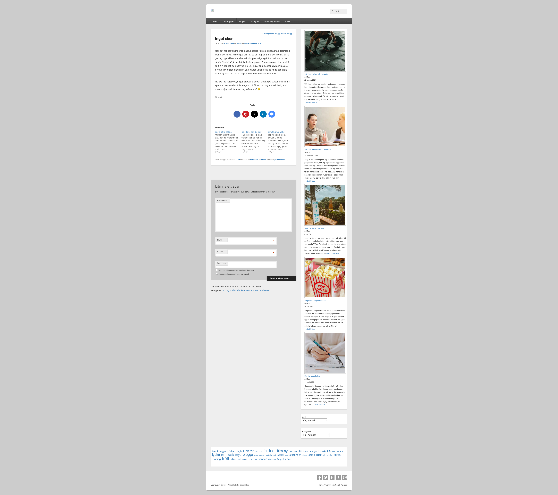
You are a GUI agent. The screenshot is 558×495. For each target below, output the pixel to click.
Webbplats (221, 263)
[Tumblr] (338, 477)
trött (225, 458)
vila (255, 459)
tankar (321, 454)
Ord (238, 159)
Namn (219, 239)
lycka (216, 454)
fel (265, 450)
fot (291, 451)
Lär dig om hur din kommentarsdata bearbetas (245, 290)
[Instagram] (344, 477)
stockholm (295, 454)
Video (250, 459)
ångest (280, 459)
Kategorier (306, 431)
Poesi (287, 21)
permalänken (279, 159)
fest (272, 450)
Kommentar (222, 200)
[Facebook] (319, 477)
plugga (248, 454)
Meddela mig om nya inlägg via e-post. (234, 274)
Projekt (242, 21)
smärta (269, 454)
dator (252, 159)
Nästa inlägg (287, 33)
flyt (286, 450)
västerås (272, 459)
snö (274, 455)
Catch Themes (341, 485)
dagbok (240, 450)
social (281, 454)
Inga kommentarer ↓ (252, 43)
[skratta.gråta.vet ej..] (281, 142)
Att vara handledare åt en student (318, 149)
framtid (298, 450)
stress (305, 455)
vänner (263, 458)
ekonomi (258, 451)
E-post (220, 251)
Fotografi (255, 21)
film (257, 159)
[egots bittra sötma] (228, 142)
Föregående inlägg (271, 33)
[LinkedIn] (332, 477)
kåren (340, 451)
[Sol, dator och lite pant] (255, 142)
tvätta (233, 459)
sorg (286, 455)
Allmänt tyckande (272, 21)
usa (239, 458)
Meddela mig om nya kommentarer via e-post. (237, 270)
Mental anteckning (312, 376)
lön (222, 454)
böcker (231, 451)
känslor (331, 451)
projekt (261, 455)
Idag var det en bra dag (314, 227)
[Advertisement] (254, 174)
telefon (330, 454)
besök (215, 451)
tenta (337, 454)
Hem (215, 21)
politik (256, 455)
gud (315, 451)
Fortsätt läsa (311, 102)
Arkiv (304, 416)
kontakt (322, 451)
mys (238, 454)
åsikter (288, 459)
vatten (244, 459)
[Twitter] (325, 477)
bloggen (223, 451)
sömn (311, 454)
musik (230, 454)
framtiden (308, 451)
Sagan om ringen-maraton (315, 300)
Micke (239, 43)
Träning (216, 458)
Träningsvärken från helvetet (316, 73)
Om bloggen (228, 21)
